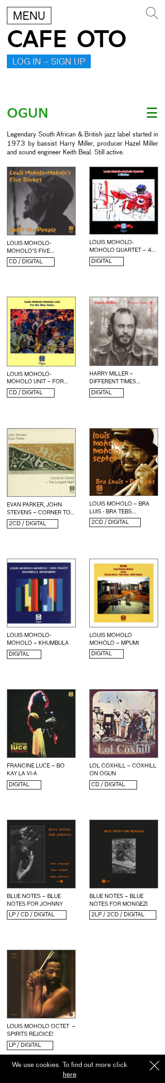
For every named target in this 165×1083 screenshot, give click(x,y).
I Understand (154, 1066)
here (70, 1074)
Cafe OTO (66, 39)
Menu (29, 16)
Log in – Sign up (48, 62)
